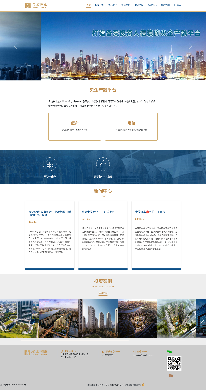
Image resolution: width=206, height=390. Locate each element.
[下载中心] (171, 375)
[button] (203, 320)
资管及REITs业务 (103, 176)
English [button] (177, 5)
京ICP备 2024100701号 (131, 385)
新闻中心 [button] (152, 5)
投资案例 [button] (125, 5)
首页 (88, 5)
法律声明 (99, 385)
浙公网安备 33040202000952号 (13, 384)
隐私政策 (91, 385)
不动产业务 (50, 176)
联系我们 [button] (165, 5)
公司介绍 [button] (99, 5)
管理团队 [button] (139, 5)
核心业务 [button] (112, 5)
